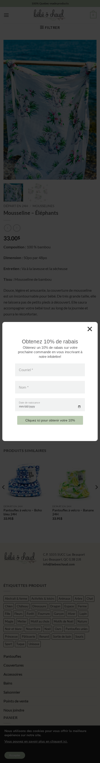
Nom (24, 387)
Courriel (26, 370)
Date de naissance (29, 402)
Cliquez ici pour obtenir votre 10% (50, 420)
